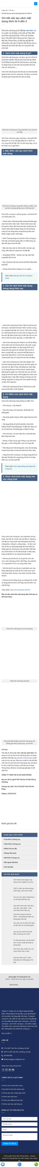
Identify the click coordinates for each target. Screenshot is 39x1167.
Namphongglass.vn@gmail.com (14, 1059)
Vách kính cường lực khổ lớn (20, 590)
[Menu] (35, 3)
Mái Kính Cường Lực (12, 858)
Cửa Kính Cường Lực (12, 839)
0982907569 (12, 793)
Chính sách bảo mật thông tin (12, 1104)
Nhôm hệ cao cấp (10, 848)
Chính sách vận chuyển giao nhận (14, 1093)
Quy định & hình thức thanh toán (13, 1089)
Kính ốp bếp (8, 867)
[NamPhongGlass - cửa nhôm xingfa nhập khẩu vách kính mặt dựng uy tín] (15, 3)
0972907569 (8, 1055)
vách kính (29, 30)
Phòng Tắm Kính (10, 853)
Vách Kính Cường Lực (12, 844)
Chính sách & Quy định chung (13, 1085)
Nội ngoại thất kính (11, 862)
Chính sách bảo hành (10, 1096)
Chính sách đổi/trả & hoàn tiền (13, 1100)
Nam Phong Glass (25, 758)
